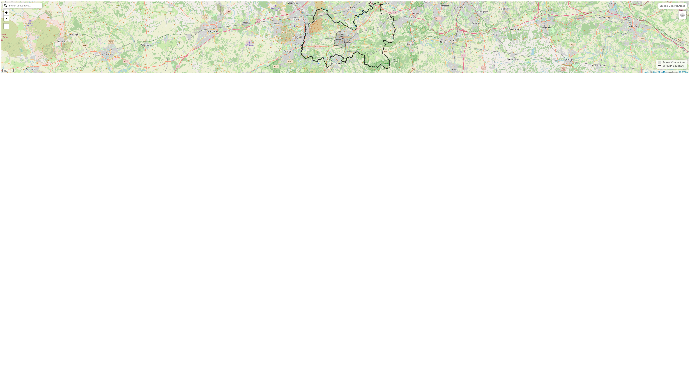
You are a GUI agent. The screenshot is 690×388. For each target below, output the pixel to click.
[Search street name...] (5, 5)
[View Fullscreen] (6, 26)
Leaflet (647, 71)
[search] (25, 5)
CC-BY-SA (683, 71)
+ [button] (6, 12)
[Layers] (682, 15)
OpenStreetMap (660, 71)
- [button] (6, 18)
